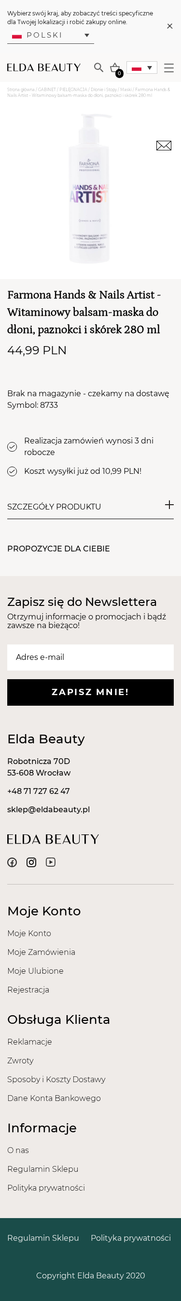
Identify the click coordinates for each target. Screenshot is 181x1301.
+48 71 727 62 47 (38, 791)
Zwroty (20, 1060)
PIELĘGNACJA (73, 89)
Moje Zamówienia (41, 952)
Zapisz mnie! (90, 692)
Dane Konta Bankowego (54, 1098)
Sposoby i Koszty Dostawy (56, 1079)
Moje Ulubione (35, 971)
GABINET (47, 89)
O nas (18, 1150)
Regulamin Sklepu (43, 1169)
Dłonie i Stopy (104, 89)
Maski (126, 89)
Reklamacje (29, 1041)
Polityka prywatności (46, 1188)
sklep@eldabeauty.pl (48, 809)
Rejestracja (28, 989)
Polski (45, 35)
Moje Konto (29, 933)
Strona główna (21, 89)
